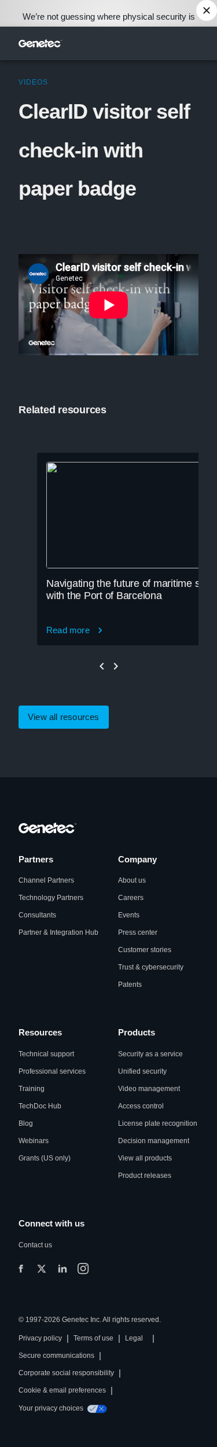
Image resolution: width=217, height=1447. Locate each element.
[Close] (206, 10)
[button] (64, 717)
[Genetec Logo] (40, 43)
